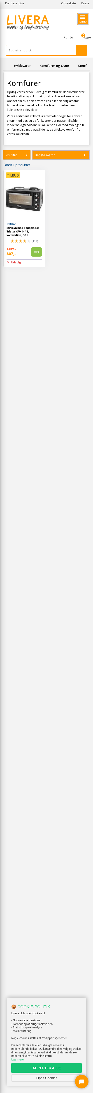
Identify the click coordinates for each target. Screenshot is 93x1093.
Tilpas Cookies (46, 1078)
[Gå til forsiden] (8, 65)
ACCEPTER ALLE (47, 1068)
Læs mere (17, 1059)
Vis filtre (11, 155)
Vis (36, 252)
